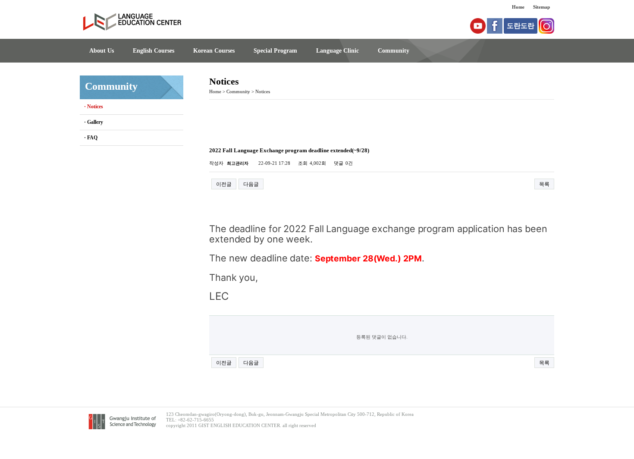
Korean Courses (214, 50)
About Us (101, 50)
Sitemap (541, 6)
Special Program (275, 50)
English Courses (153, 50)
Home (518, 6)
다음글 (251, 184)
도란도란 (520, 25)
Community (393, 50)
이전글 (224, 184)
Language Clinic (337, 50)
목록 (544, 184)
